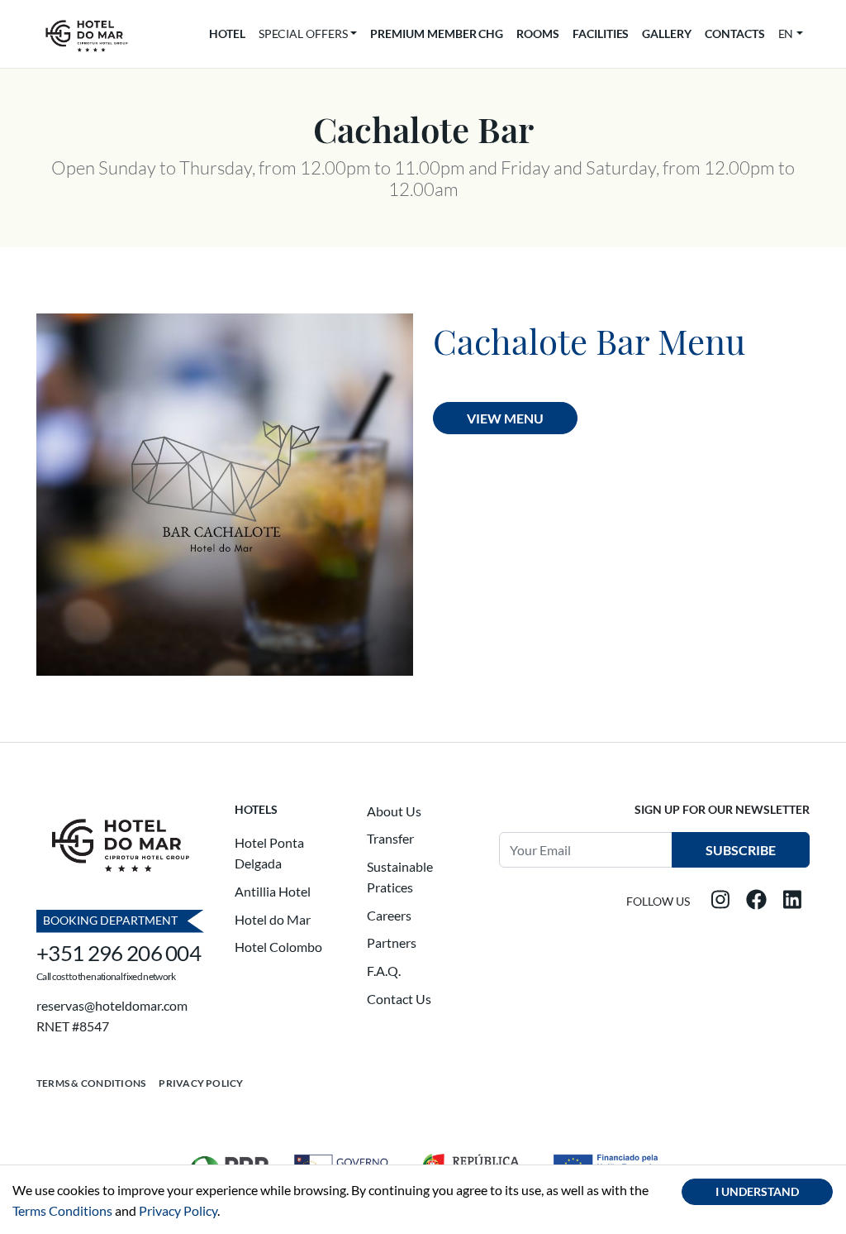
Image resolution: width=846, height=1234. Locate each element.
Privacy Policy (201, 1083)
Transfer (390, 838)
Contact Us (399, 999)
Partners (391, 942)
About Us (394, 811)
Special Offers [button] (303, 33)
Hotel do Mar (273, 919)
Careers (389, 915)
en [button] (786, 33)
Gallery (667, 33)
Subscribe (741, 850)
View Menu (505, 418)
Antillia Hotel (273, 891)
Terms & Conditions (90, 1083)
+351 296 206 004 (118, 953)
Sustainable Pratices (400, 877)
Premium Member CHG (436, 33)
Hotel (227, 33)
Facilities (601, 33)
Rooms (537, 33)
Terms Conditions (62, 1210)
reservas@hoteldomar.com (112, 1005)
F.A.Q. (384, 970)
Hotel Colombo (278, 946)
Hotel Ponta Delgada (269, 853)
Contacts (735, 33)
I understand (757, 1191)
